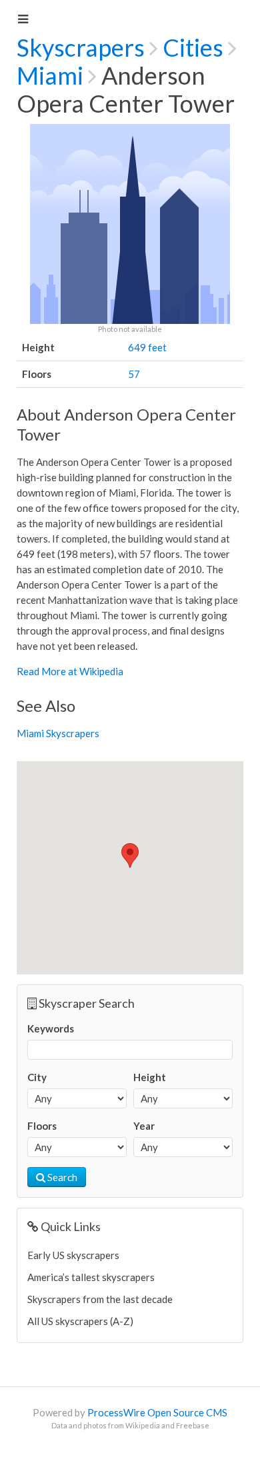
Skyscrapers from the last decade (100, 1299)
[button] (130, 855)
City (37, 1077)
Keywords (50, 1028)
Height (149, 1077)
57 (134, 374)
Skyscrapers (81, 47)
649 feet (147, 347)
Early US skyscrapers (73, 1255)
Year (144, 1126)
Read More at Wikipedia (70, 671)
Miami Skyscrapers (58, 733)
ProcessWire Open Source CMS (157, 1412)
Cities (193, 47)
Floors (42, 1126)
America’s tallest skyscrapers (91, 1277)
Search (61, 1177)
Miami (50, 75)
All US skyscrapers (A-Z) (80, 1321)
